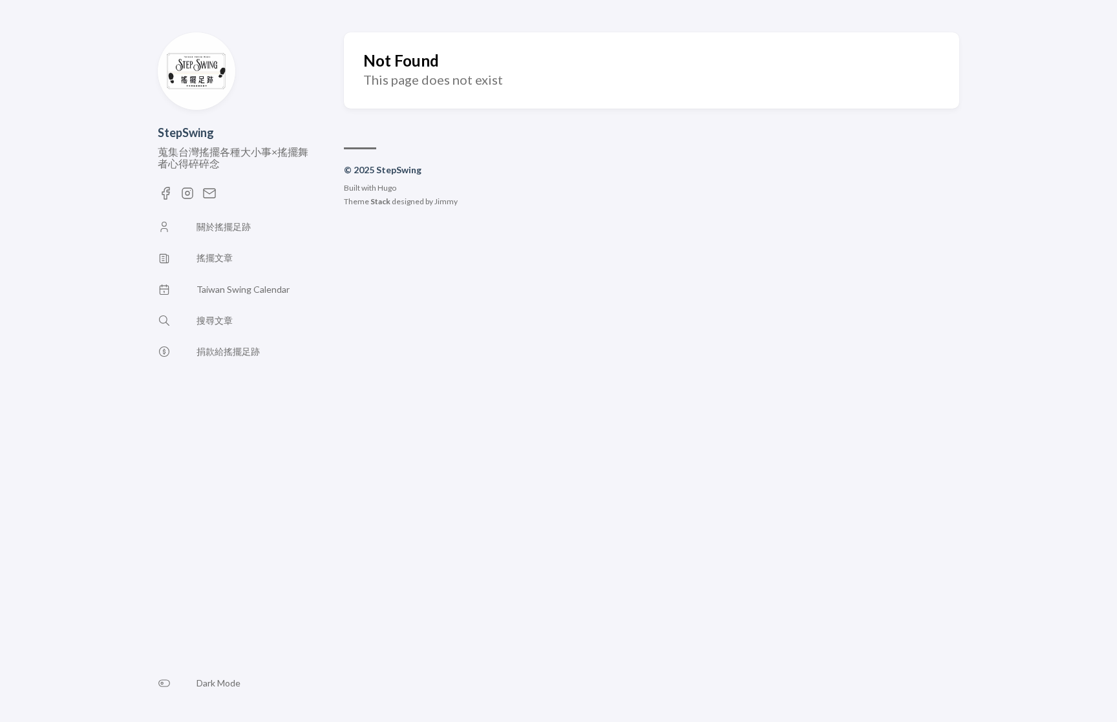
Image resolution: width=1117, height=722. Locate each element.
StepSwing (186, 132)
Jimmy (446, 201)
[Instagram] (187, 197)
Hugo (387, 188)
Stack (380, 201)
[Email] (209, 197)
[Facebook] (165, 197)
